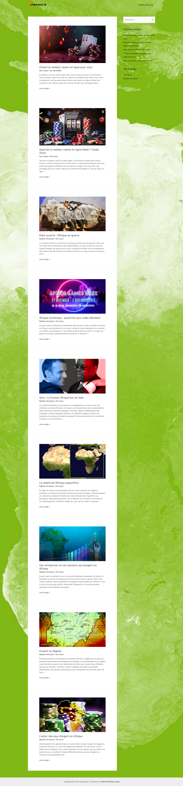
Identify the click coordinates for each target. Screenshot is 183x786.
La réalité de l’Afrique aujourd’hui (59, 482)
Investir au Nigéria (50, 651)
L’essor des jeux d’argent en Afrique (60, 736)
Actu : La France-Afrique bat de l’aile (61, 397)
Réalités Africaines (146, 5)
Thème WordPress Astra (109, 782)
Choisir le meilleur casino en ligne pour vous (65, 67)
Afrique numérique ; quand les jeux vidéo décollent (70, 317)
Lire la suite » (44, 88)
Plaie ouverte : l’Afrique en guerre (59, 235)
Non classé (43, 71)
